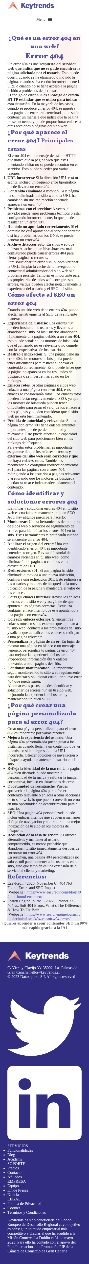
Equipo (13, 1186)
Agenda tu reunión (14, 932)
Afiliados (14, 1177)
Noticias (13, 1195)
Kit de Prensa (17, 1190)
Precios (13, 1168)
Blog (11, 1155)
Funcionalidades (20, 1150)
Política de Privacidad (24, 1203)
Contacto (14, 1172)
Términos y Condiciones (26, 1212)
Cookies (13, 1208)
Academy (14, 1159)
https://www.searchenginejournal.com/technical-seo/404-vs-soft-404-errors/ (43, 916)
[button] (40, 19)
